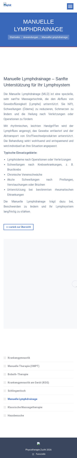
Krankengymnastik (19, 357)
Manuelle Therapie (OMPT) (23, 366)
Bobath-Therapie (18, 374)
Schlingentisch (17, 390)
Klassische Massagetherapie (25, 407)
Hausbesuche (16, 415)
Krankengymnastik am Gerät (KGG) (28, 382)
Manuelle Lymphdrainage (22, 399)
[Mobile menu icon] (70, 6)
